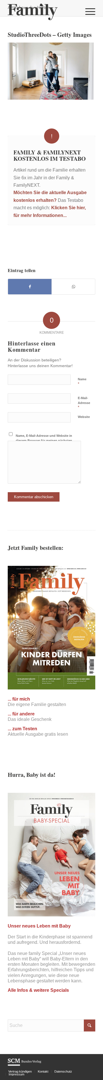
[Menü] (87, 11)
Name (82, 381)
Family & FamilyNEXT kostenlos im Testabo (49, 155)
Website (84, 417)
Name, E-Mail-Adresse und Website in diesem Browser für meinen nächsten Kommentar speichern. (44, 440)
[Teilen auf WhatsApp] (73, 286)
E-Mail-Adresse (84, 402)
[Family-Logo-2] (43, 11)
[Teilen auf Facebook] (30, 286)
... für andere (21, 713)
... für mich (19, 699)
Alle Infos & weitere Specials (38, 990)
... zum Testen (22, 728)
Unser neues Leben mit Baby (39, 926)
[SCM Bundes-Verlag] (24, 1065)
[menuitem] (87, 11)
